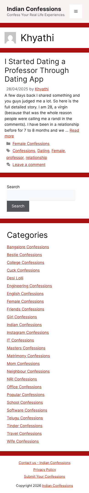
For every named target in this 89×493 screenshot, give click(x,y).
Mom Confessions (23, 363)
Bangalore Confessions (28, 247)
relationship (36, 157)
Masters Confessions (26, 348)
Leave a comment (29, 164)
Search (13, 187)
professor (15, 157)
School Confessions (25, 402)
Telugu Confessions (25, 418)
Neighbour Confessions (28, 371)
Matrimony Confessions (28, 356)
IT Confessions (20, 340)
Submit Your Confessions (44, 476)
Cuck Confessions (23, 270)
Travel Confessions (24, 433)
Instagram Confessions (28, 332)
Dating (43, 150)
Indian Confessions (34, 8)
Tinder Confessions (24, 425)
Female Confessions (31, 143)
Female (58, 150)
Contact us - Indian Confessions (45, 463)
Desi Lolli (15, 278)
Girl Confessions (22, 317)
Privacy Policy (44, 469)
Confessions (24, 150)
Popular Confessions (25, 394)
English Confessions (25, 293)
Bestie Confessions (24, 254)
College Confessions (25, 262)
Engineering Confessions (29, 286)
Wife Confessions (23, 441)
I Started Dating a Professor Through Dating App (37, 70)
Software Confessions (27, 410)
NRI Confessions (22, 379)
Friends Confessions (25, 309)
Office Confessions (24, 387)
